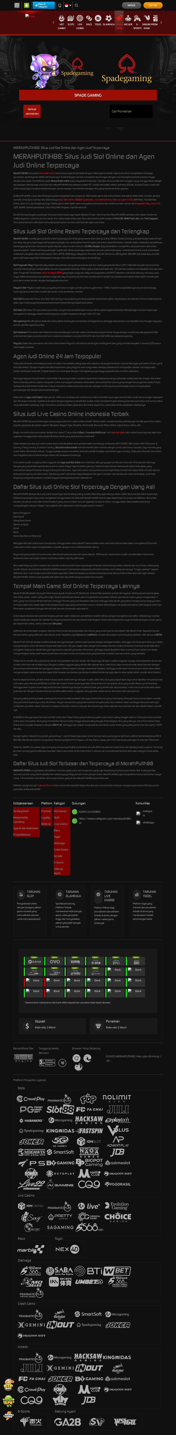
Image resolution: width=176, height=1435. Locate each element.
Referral (45, 824)
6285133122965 (89, 812)
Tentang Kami (21, 811)
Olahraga (109, 24)
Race (89, 24)
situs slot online (47, 173)
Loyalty (45, 817)
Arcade (128, 24)
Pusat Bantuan (21, 834)
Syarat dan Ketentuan (25, 828)
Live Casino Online (103, 199)
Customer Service (45, 785)
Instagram (147, 813)
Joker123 (155, 203)
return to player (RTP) (51, 272)
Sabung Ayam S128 (122, 199)
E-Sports (137, 26)
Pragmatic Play (142, 203)
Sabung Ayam (146, 26)
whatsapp (148, 822)
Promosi (156, 24)
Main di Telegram (42, 5)
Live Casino (80, 26)
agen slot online (66, 199)
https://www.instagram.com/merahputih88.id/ (105, 821)
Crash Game (119, 26)
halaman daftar (118, 432)
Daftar (153, 5)
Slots (71, 24)
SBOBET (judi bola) (84, 199)
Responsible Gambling (20, 820)
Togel (98, 24)
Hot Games (61, 26)
